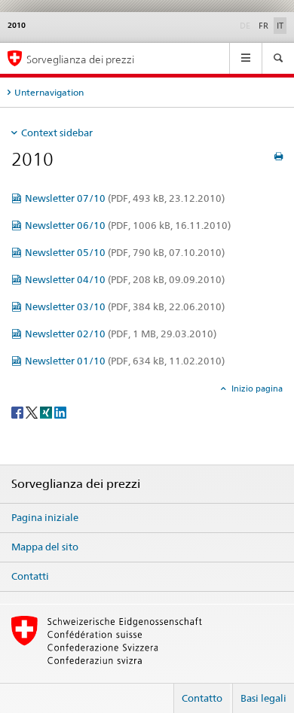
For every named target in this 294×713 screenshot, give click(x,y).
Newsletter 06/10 (128, 225)
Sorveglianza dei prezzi (80, 59)
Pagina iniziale (44, 517)
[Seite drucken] (278, 156)
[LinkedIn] (60, 411)
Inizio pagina (256, 388)
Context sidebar (57, 132)
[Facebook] (18, 411)
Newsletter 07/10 (125, 198)
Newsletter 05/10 (125, 252)
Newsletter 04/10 (125, 279)
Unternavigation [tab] (49, 92)
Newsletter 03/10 (125, 306)
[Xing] (47, 411)
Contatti (30, 576)
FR (263, 25)
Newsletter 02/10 (120, 334)
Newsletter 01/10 (125, 361)
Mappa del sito (44, 547)
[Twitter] (33, 411)
